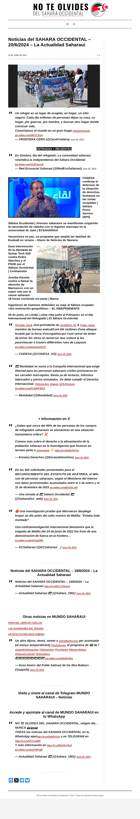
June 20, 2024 (77, 139)
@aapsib (19, 650)
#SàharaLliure (31, 650)
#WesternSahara (77, 650)
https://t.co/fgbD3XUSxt (67, 450)
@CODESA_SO (68, 325)
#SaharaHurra (43, 654)
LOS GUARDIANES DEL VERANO (25, 628)
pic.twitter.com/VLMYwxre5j (29, 164)
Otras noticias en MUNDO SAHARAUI (54, 617)
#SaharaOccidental (25, 654)
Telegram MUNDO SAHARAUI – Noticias (63, 695)
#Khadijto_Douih (24, 325)
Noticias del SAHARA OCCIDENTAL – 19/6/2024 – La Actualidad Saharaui (54, 573)
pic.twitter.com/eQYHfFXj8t (29, 750)
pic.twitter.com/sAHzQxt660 (29, 540)
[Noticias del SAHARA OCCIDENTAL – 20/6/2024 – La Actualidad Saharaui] (54, 86)
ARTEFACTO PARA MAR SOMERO (26, 634)
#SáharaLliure (47, 650)
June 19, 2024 (64, 354)
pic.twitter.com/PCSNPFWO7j (30, 388)
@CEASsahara (67, 384)
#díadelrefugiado (81, 131)
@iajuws (54, 384)
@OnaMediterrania (68, 641)
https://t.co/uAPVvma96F (28, 741)
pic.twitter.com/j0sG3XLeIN (64, 487)
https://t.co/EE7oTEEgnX (57, 586)
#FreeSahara (61, 650)
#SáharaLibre (42, 384)
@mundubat (43, 450)
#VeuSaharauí (58, 645)
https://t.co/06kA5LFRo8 (59, 745)
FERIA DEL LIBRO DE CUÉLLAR (25, 623)
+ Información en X (54, 419)
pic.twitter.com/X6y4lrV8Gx (59, 658)
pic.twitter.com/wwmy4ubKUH (30, 347)
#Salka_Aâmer (87, 325)
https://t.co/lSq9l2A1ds (48, 736)
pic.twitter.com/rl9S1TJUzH (29, 135)
